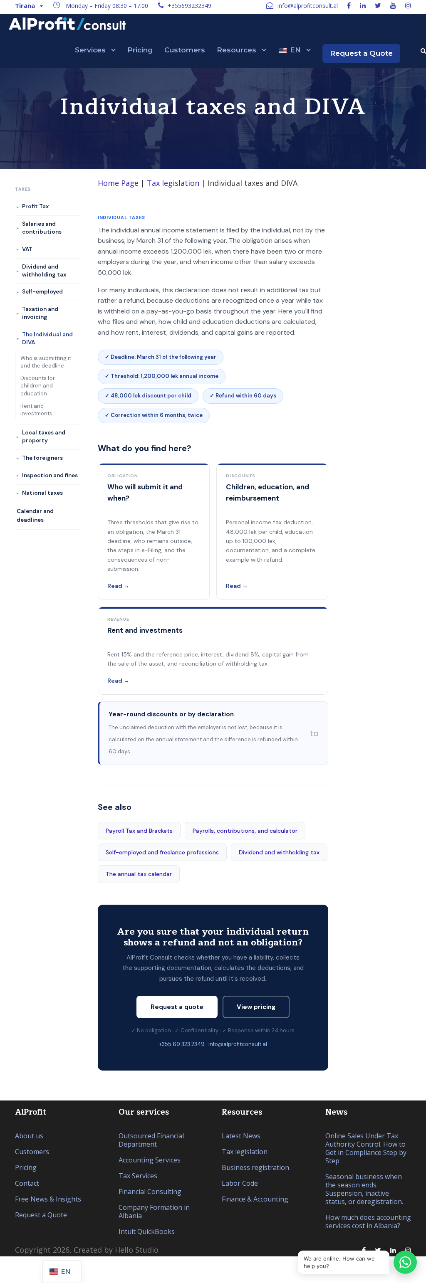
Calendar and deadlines (35, 516)
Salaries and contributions (42, 227)
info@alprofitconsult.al (237, 1044)
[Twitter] (378, 5)
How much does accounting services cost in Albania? (368, 1221)
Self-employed (42, 291)
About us (29, 1135)
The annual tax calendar (139, 874)
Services (90, 50)
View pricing (256, 1007)
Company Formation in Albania (154, 1211)
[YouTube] (393, 5)
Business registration (255, 1167)
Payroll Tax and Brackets (139, 830)
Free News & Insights (48, 1199)
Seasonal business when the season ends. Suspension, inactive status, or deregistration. (364, 1189)
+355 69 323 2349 (182, 1044)
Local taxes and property (43, 436)
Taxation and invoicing (40, 313)
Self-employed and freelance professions (162, 852)
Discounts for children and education (37, 386)
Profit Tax (35, 206)
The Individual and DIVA (47, 338)
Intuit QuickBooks (147, 1231)
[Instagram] (408, 5)
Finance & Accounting (255, 1199)
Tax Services (138, 1175)
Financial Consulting (150, 1191)
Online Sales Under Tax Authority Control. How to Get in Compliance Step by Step (365, 1148)
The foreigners (42, 457)
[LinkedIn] (363, 5)
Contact (27, 1183)
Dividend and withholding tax (279, 852)
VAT (27, 249)
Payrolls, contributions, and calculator (245, 830)
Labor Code (240, 1183)
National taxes (42, 492)
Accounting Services (150, 1160)
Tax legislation (173, 183)
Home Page (118, 183)
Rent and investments (36, 409)
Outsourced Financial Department (151, 1140)
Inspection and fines (50, 475)
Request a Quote (361, 53)
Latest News (241, 1135)
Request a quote (177, 1007)
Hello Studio (137, 1250)
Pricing (140, 50)
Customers (184, 50)
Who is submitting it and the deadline (45, 362)
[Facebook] (349, 5)
